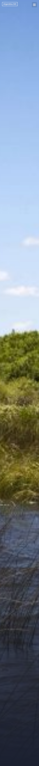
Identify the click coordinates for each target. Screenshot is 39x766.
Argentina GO (9, 4)
